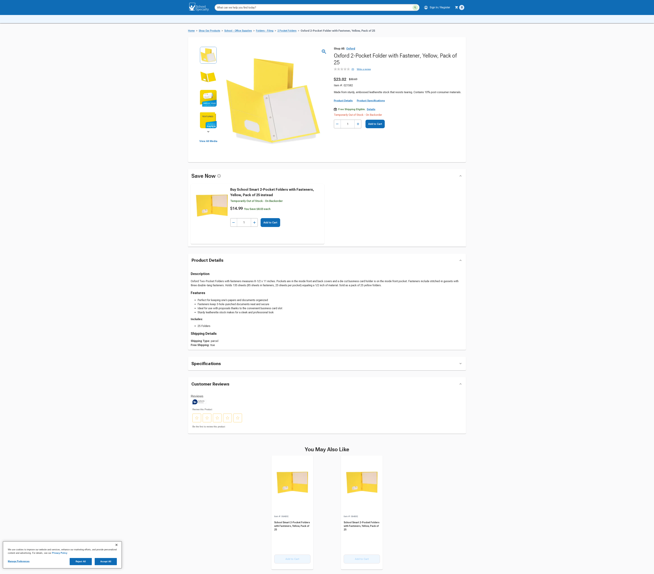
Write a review (364, 69)
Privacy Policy (59, 553)
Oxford (350, 48)
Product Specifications (371, 100)
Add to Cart (375, 123)
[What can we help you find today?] (415, 7)
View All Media (208, 141)
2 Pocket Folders (287, 30)
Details (371, 109)
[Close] (116, 545)
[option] (208, 57)
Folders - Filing (264, 30)
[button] (437, 7)
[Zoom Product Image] (324, 52)
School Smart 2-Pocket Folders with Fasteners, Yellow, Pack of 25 (292, 526)
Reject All (81, 561)
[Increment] (357, 124)
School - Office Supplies (238, 30)
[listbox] (208, 90)
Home (191, 30)
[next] (208, 132)
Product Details (343, 100)
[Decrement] (337, 124)
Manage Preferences (18, 561)
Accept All (105, 561)
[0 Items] (456, 7)
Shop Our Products (209, 30)
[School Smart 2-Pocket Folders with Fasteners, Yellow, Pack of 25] (292, 485)
